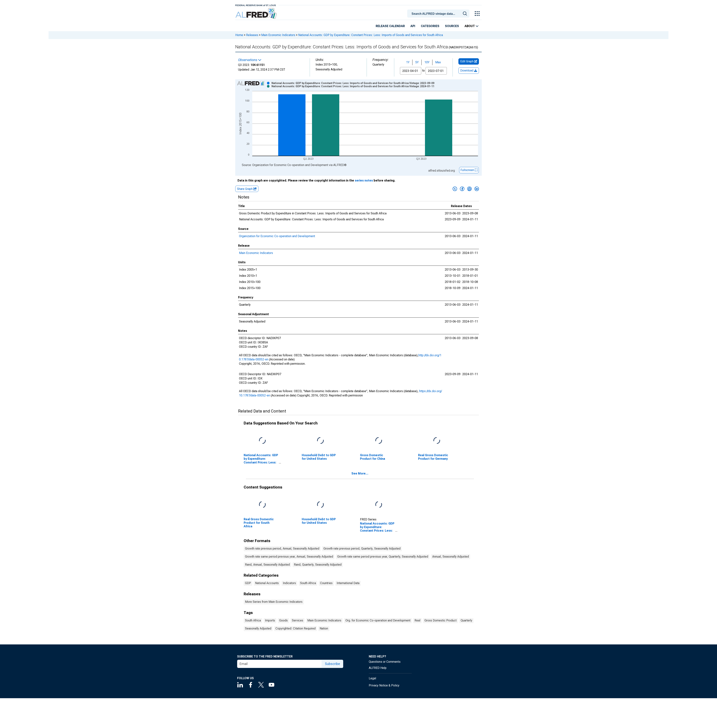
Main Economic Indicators (278, 35)
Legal (372, 678)
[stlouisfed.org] (255, 5)
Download (467, 70)
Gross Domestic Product (440, 620)
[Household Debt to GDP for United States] (320, 441)
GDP (248, 583)
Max (438, 62)
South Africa (308, 583)
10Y (426, 62)
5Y (417, 62)
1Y (407, 62)
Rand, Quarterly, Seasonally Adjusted (318, 564)
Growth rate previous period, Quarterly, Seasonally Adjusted (362, 548)
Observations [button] (248, 60)
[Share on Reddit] (469, 189)
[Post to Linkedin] (476, 189)
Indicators (289, 583)
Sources (452, 26)
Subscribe (332, 664)
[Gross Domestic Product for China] (378, 441)
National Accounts (267, 583)
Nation (324, 628)
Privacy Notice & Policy (384, 685)
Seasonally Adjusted (258, 628)
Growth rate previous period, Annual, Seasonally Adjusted (282, 548)
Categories (430, 26)
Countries (326, 583)
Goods (283, 620)
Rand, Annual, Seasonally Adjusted (267, 564)
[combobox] (439, 13)
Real (417, 620)
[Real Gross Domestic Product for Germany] (436, 441)
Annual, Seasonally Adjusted (450, 556)
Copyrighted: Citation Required (295, 628)
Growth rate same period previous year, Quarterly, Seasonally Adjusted (382, 556)
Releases (252, 35)
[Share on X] (455, 189)
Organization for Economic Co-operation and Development (277, 236)
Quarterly (466, 620)
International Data (348, 583)
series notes (364, 180)
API (412, 26)
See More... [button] (359, 473)
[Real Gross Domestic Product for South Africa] (262, 505)
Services (297, 620)
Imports (270, 620)
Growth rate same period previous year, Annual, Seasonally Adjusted (289, 556)
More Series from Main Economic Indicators (273, 602)
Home (239, 35)
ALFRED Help (378, 668)
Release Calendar (390, 26)
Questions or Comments (385, 661)
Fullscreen (467, 170)
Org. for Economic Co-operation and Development (377, 620)
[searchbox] (439, 13)
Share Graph (245, 189)
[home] (256, 13)
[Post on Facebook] (462, 189)
